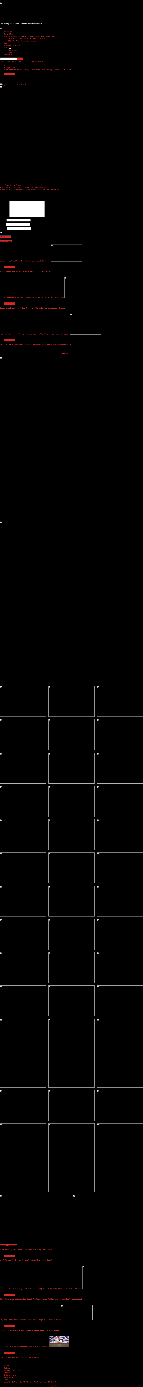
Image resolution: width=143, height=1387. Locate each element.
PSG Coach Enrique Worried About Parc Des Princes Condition (24, 1347)
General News (9, 34)
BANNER (65, 353)
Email (3, 224)
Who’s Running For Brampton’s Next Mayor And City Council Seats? (26, 1249)
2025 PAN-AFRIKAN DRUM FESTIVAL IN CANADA (26, 39)
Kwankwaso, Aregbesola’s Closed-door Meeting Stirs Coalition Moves (29, 190)
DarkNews (55, 1386)
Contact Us (8, 55)
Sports (10, 52)
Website (3, 228)
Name (3, 220)
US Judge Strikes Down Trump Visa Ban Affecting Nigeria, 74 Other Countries (30, 1319)
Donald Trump (15, 185)
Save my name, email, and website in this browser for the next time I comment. (33, 233)
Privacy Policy (9, 1377)
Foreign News (9, 74)
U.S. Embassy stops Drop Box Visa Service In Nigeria (24, 187)
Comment (4, 216)
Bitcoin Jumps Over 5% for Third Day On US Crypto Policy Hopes (25, 261)
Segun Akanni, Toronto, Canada (15, 84)
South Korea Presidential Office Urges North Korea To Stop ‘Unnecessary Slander (32, 297)
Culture (6, 48)
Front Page (8, 32)
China (7, 185)
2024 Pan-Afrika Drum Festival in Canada (23, 41)
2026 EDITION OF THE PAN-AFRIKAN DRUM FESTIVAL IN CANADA (29, 36)
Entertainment (13, 50)
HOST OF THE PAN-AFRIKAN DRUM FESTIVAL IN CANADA (21, 61)
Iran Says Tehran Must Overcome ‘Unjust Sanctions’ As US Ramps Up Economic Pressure (35, 334)
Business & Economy (12, 46)
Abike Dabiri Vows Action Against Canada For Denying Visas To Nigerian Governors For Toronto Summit (41, 1288)
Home (6, 1366)
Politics (7, 43)
